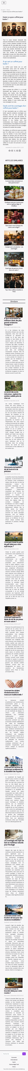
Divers (8, 10)
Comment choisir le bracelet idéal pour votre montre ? (13, 991)
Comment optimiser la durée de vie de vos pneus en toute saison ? (13, 619)
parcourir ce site (21, 70)
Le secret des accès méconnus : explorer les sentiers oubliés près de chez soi (12, 395)
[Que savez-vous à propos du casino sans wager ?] (14, 216)
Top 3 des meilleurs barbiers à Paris (14, 290)
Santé (14, 1062)
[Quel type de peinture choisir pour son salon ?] (14, 259)
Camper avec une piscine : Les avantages (14, 248)
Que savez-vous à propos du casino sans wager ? (14, 226)
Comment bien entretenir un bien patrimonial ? (14, 182)
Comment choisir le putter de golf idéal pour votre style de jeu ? (13, 544)
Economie (14, 1057)
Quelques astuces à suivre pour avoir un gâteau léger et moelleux (14, 204)
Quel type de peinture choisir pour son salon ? (14, 269)
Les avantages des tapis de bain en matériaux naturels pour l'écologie (14, 843)
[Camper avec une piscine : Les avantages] (14, 238)
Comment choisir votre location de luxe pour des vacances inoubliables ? (13, 918)
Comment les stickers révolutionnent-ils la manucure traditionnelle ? (13, 693)
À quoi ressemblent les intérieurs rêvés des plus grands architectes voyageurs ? (13, 321)
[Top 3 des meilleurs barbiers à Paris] (14, 280)
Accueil (3, 10)
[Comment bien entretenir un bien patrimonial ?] (14, 172)
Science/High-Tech (14, 1064)
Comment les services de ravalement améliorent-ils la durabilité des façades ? (13, 769)
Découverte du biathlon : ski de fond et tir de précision (13, 469)
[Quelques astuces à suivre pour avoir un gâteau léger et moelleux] (14, 193)
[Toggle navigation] (4, 2)
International (14, 1059)
